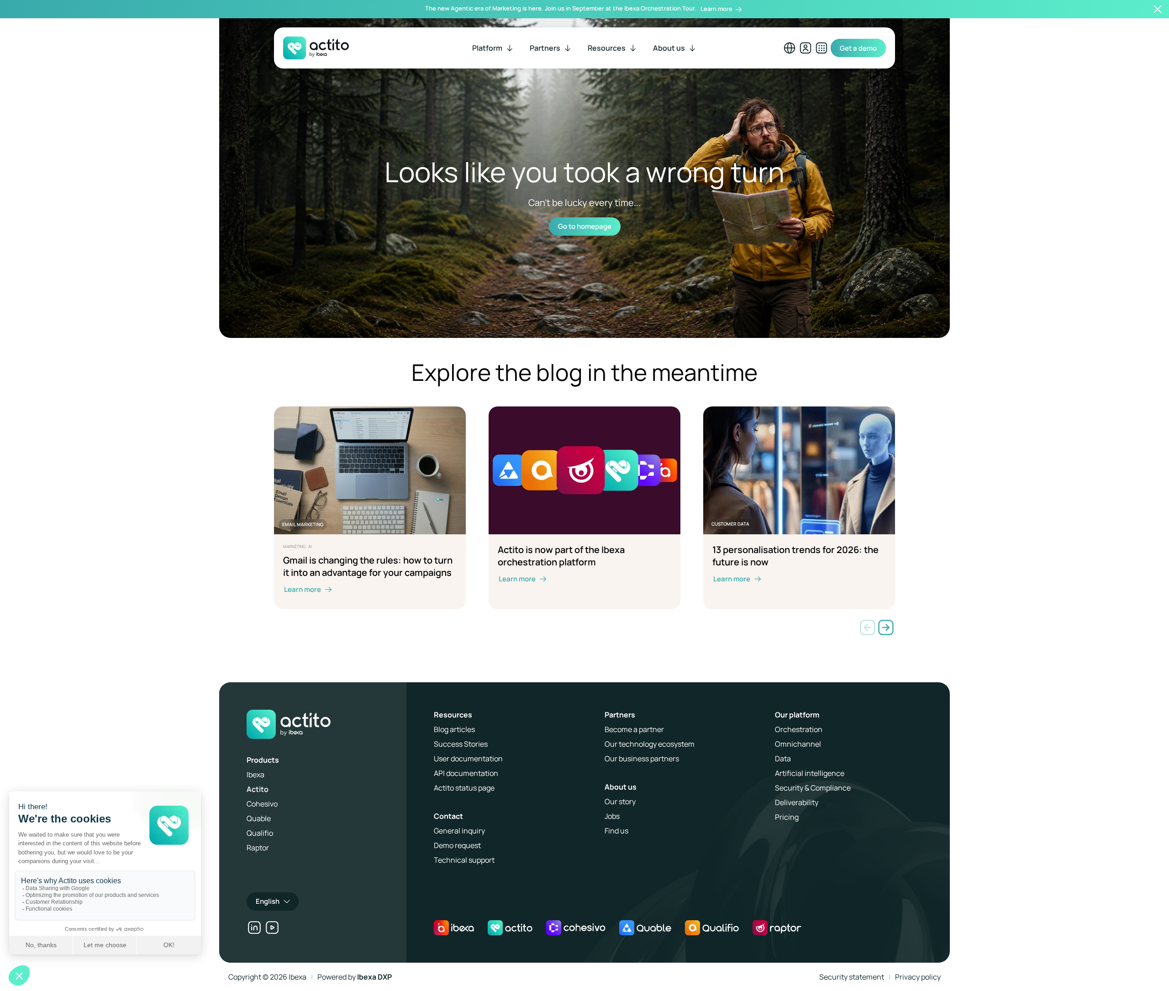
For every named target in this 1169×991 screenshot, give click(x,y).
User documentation (468, 759)
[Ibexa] (454, 927)
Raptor (258, 848)
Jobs (612, 816)
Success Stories (461, 744)
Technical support (464, 860)
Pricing (787, 817)
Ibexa (255, 775)
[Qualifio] (712, 927)
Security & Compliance (813, 788)
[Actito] (510, 927)
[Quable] (645, 927)
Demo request (457, 845)
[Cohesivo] (576, 927)
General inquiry (459, 831)
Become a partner (634, 729)
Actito (258, 789)
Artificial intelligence (809, 773)
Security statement (851, 977)
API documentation (466, 773)
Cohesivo (262, 804)
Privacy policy (918, 977)
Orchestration (798, 729)
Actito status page (464, 788)
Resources (453, 715)
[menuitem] (493, 48)
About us (621, 787)
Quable (259, 818)
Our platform (797, 715)
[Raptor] (777, 927)
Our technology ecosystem (650, 744)
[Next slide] (886, 627)
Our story (620, 801)
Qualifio (260, 833)
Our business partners (642, 759)
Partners (620, 715)
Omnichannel (798, 744)
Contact (448, 816)
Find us (616, 831)
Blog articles (454, 729)
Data (783, 759)
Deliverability (796, 802)
